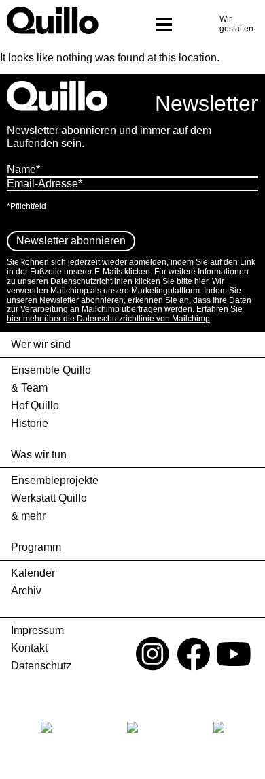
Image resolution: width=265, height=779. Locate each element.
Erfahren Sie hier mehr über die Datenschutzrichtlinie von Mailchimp (125, 313)
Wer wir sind (41, 344)
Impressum (37, 630)
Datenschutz (41, 666)
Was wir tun (39, 454)
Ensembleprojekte (55, 480)
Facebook (194, 657)
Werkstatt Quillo (49, 498)
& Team (29, 388)
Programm (36, 547)
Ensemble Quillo (51, 370)
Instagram (153, 657)
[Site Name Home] (58, 20)
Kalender (33, 573)
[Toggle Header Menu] (164, 26)
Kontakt (29, 648)
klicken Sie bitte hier (171, 281)
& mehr (28, 516)
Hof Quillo (35, 405)
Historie (29, 423)
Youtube (234, 657)
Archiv (26, 591)
